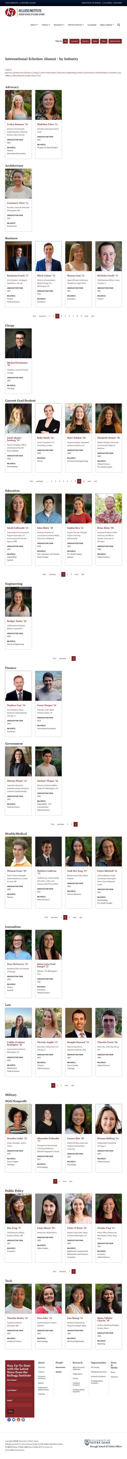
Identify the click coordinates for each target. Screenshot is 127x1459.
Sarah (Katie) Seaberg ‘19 (14, 439)
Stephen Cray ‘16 (16, 705)
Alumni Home (115, 41)
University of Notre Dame (28, 1441)
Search (119, 26)
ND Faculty (95, 1367)
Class (104, 41)
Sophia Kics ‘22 (75, 527)
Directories (60, 1367)
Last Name (12, 1390)
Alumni (59, 1372)
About (34, 25)
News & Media (106, 25)
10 (83, 481)
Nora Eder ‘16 (44, 1318)
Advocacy (9, 72)
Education (61, 72)
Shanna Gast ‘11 (75, 275)
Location (74, 41)
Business (28, 72)
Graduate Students (76, 1384)
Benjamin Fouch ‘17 (18, 275)
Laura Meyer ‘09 (46, 1227)
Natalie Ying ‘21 (106, 1227)
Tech (39, 75)
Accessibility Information (14, 1450)
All (65, 41)
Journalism (112, 72)
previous (42, 316)
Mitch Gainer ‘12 (46, 275)
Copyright (9, 1441)
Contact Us (48, 1447)
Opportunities (75, 25)
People (45, 25)
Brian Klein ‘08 (105, 527)
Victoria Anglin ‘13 (47, 1042)
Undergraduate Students (79, 1390)
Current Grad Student (47, 72)
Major (95, 41)
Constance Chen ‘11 (17, 202)
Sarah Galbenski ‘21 (17, 527)
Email (10, 1400)
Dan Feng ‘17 (14, 1227)
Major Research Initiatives (79, 1368)
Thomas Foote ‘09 (16, 870)
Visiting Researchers (99, 1372)
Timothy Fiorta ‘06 (107, 1042)
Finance (80, 72)
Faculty (75, 1378)
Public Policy (31, 75)
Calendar (91, 25)
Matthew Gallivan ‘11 (46, 872)
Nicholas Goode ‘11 (107, 275)
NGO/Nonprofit (19, 75)
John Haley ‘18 (45, 527)
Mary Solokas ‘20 (76, 437)
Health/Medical (101, 72)
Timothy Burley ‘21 (17, 1318)
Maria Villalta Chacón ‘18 (104, 1319)
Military (9, 75)
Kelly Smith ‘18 (45, 437)
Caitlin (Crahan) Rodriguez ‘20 (16, 1043)
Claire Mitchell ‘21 (107, 870)
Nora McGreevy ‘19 (17, 964)
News (113, 1372)
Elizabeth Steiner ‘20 (108, 437)
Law (119, 72)
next (86, 316)
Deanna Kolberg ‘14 (107, 1138)
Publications (77, 1374)
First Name (12, 1380)
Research (58, 25)
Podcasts (114, 1377)
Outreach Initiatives (42, 1377)
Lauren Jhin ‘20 (75, 1138)
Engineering (71, 72)
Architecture (19, 72)
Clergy (35, 72)
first (34, 316)
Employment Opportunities (43, 1388)
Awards (41, 1383)
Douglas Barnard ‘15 (78, 1042)
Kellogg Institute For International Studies (21, 1444)
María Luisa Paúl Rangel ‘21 (46, 965)
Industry (85, 41)
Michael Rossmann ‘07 (17, 364)
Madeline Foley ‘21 (47, 124)
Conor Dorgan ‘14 (46, 705)
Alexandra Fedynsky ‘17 (48, 1139)
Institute (41, 1367)
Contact (41, 1372)
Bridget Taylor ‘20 (16, 621)
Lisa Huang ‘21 (75, 1318)
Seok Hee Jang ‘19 (76, 870)
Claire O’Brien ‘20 (76, 1227)
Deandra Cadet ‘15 (17, 1138)
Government (89, 72)
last (92, 316)
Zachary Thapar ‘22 (47, 780)
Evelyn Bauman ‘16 (17, 124)
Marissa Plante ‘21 (17, 780)
